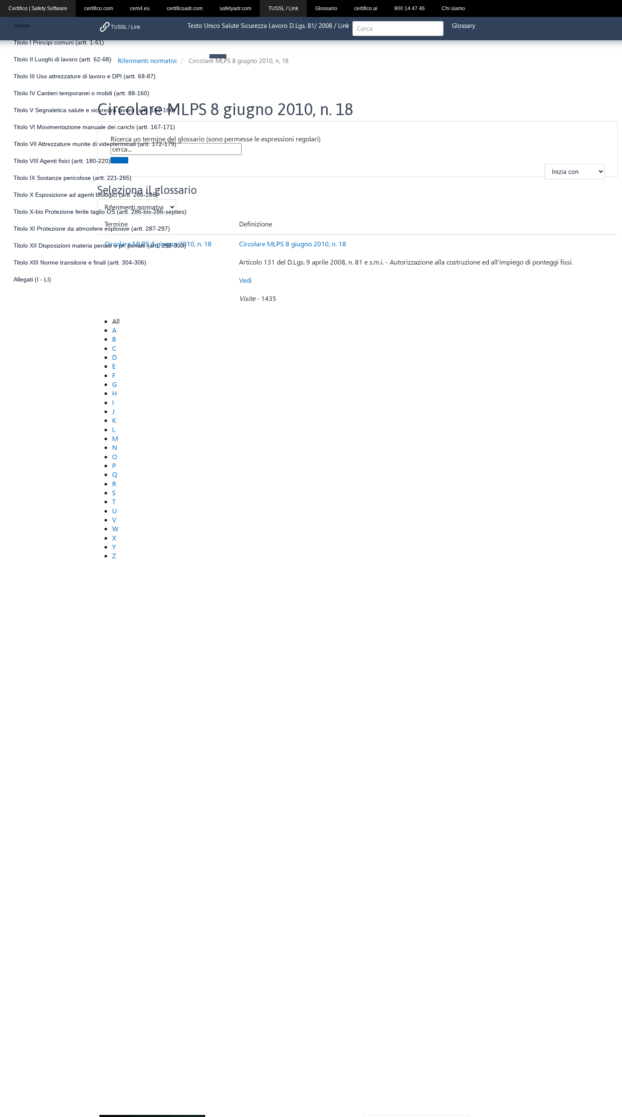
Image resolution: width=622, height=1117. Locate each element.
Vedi (245, 280)
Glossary (463, 25)
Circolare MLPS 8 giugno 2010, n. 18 (292, 243)
